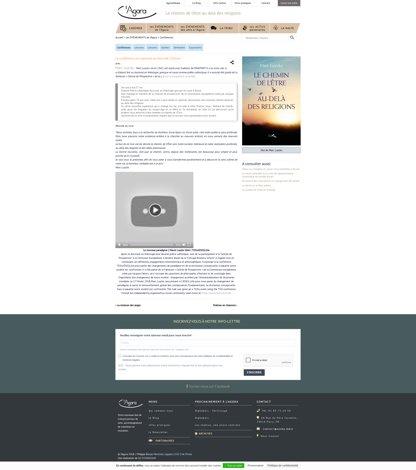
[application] (154, 210)
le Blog (154, 417)
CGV (177, 454)
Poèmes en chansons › (225, 305)
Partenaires (165, 440)
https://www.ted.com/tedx (216, 293)
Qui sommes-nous (161, 410)
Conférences (166, 37)
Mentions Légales (163, 454)
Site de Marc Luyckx (271, 150)
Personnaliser (256, 465)
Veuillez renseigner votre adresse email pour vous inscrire (155, 335)
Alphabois (202, 417)
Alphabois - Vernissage (211, 410)
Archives (205, 433)
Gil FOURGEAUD (147, 458)
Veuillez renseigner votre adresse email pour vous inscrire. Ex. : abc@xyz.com (154, 349)
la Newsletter (158, 432)
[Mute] (183, 244)
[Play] (154, 209)
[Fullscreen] (189, 244)
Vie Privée (186, 454)
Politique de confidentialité (283, 465)
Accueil (119, 37)
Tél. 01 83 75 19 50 (276, 410)
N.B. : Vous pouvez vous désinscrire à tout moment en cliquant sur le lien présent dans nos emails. (170, 367)
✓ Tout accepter (233, 465)
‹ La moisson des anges (128, 305)
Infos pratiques (160, 425)
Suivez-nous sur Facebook (209, 386)
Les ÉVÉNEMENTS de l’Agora (141, 37)
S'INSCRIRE (254, 372)
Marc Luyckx (124, 68)
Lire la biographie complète (180, 76)
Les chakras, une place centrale (217, 425)
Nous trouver (270, 436)
